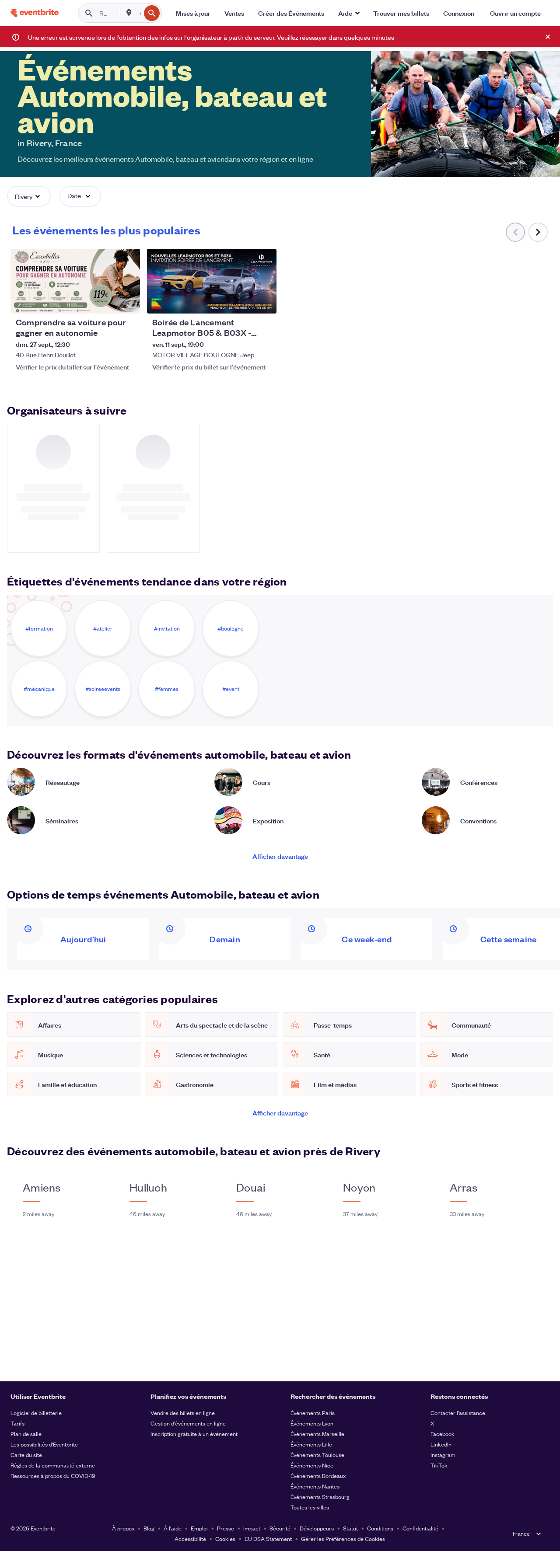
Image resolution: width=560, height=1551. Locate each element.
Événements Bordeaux (318, 1475)
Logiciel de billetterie (36, 1412)
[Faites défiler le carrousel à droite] (538, 232)
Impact (251, 1528)
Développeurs (317, 1528)
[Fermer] (547, 36)
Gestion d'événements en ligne (188, 1423)
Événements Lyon (311, 1423)
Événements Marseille (317, 1433)
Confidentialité (420, 1528)
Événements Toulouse (317, 1454)
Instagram (442, 1454)
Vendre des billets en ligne (182, 1412)
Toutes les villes (309, 1507)
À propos (123, 1528)
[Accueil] (34, 13)
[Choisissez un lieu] (129, 12)
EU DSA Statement (268, 1538)
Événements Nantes (315, 1486)
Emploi (199, 1528)
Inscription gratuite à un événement (194, 1433)
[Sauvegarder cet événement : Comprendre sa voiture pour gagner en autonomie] (107, 301)
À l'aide (173, 1528)
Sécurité (280, 1528)
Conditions (380, 1528)
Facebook (442, 1433)
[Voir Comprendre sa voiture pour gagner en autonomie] (75, 281)
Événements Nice (311, 1465)
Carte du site (26, 1454)
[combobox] (139, 13)
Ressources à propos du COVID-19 (52, 1475)
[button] (348, 13)
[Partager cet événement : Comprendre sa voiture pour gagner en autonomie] (127, 301)
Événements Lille (311, 1444)
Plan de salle (26, 1433)
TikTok (439, 1465)
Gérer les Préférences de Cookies (343, 1538)
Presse (225, 1528)
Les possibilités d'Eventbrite (44, 1444)
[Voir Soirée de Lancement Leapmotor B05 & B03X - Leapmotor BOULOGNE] (211, 281)
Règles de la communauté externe (52, 1465)
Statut (350, 1528)
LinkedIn (441, 1444)
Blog (149, 1528)
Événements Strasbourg (320, 1496)
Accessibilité (190, 1538)
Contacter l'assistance (457, 1412)
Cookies (225, 1538)
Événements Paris (312, 1412)
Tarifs (17, 1423)
